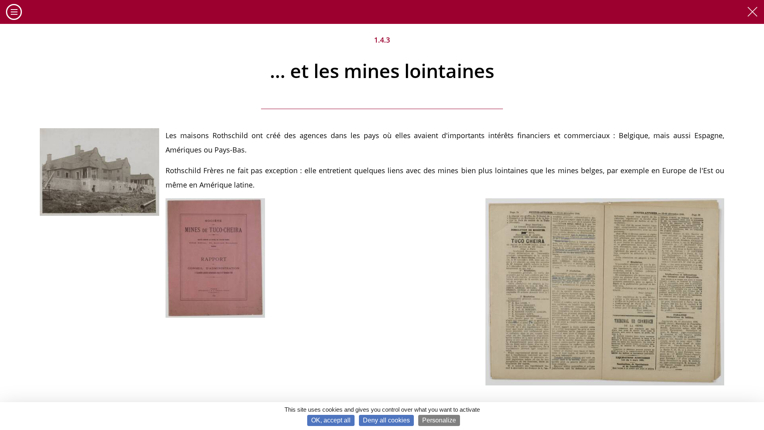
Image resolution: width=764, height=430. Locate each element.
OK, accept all (331, 420)
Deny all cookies (386, 420)
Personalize (439, 420)
